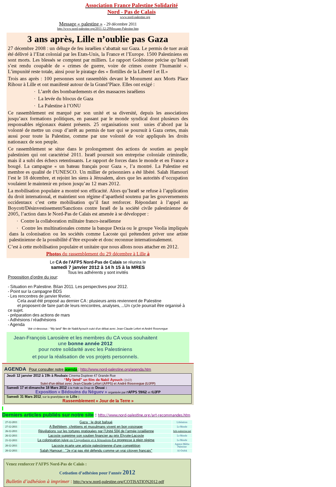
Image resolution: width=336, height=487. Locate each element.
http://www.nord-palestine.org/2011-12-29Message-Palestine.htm (98, 29)
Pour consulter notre (53, 369)
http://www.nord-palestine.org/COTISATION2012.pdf (118, 481)
